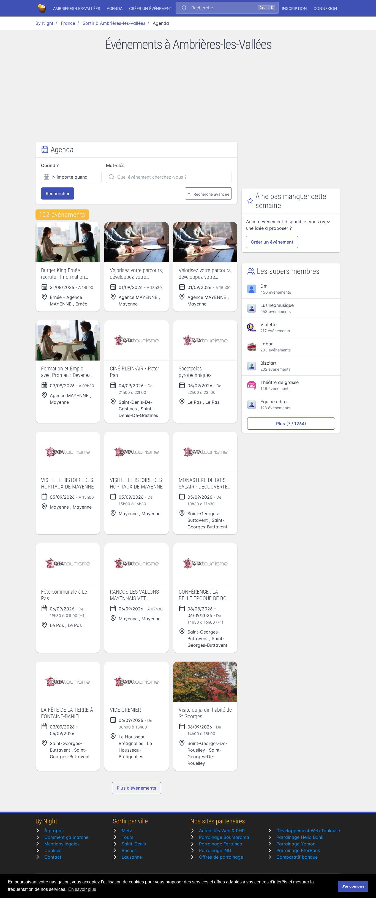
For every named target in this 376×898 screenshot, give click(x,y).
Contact (52, 857)
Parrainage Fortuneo (220, 844)
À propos (54, 830)
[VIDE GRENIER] (136, 682)
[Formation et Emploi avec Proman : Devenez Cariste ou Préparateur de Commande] (68, 340)
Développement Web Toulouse (308, 830)
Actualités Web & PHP (222, 830)
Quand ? (50, 165)
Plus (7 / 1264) (291, 423)
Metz (127, 830)
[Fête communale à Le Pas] (68, 563)
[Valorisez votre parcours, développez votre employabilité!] (136, 242)
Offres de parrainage (221, 857)
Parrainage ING (215, 850)
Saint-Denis (134, 844)
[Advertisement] (188, 100)
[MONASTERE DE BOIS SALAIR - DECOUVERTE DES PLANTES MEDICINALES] (205, 452)
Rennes (129, 850)
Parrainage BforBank (298, 850)
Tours (127, 837)
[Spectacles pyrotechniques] (205, 340)
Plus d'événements (136, 788)
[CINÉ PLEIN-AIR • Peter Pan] (136, 340)
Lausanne (132, 857)
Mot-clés (115, 165)
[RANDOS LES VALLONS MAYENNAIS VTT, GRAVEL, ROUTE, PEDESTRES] (136, 563)
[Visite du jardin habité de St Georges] (205, 682)
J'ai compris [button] (353, 886)
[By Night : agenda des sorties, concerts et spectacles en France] (43, 8)
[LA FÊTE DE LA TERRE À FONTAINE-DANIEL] (68, 682)
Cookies (52, 850)
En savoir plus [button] (82, 889)
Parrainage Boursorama (224, 837)
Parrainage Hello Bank (299, 837)
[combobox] (227, 8)
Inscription (294, 8)
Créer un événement (150, 8)
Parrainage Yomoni (296, 844)
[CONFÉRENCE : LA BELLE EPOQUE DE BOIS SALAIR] (205, 563)
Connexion (325, 8)
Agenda (114, 8)
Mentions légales (62, 844)
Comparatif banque (297, 857)
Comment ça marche (66, 837)
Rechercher (58, 193)
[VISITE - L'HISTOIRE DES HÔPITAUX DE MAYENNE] (68, 452)
